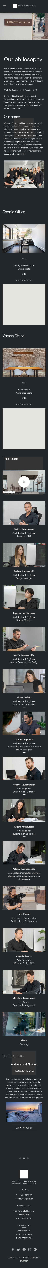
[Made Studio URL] (24, 1261)
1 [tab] (20, 1158)
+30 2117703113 (25, 1195)
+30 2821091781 (25, 280)
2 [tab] (24, 1158)
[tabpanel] (24, 1101)
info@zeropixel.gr (25, 1198)
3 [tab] (28, 1158)
